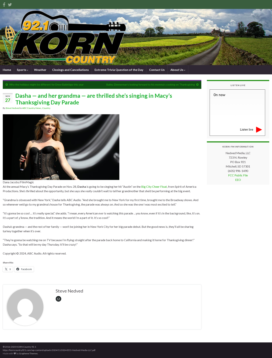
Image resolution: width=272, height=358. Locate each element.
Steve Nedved (13, 108)
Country (46, 108)
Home (7, 69)
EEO (238, 179)
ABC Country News (31, 108)
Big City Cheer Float (154, 186)
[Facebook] (4, 4)
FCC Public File (238, 175)
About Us (177, 69)
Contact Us (157, 69)
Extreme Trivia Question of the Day (119, 69)
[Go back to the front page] (136, 37)
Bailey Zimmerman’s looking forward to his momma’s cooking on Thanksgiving (150, 84)
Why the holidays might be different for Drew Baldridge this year (46, 84)
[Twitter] (10, 4)
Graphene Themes (28, 353)
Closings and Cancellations (70, 69)
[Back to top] (263, 349)
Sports (22, 69)
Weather (40, 69)
